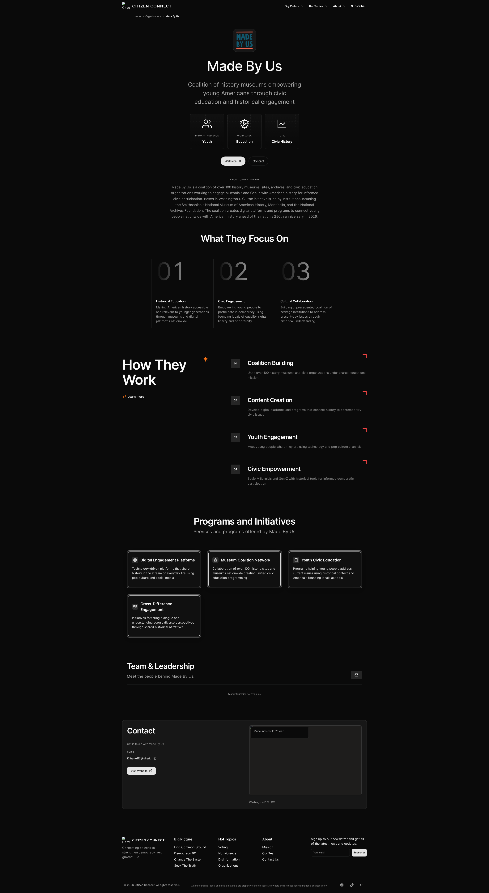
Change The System (188, 859)
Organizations (153, 16)
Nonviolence (227, 853)
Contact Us (270, 859)
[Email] (361, 885)
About (337, 6)
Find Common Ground (190, 847)
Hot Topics (316, 6)
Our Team (269, 853)
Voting (223, 847)
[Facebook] (341, 885)
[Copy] (155, 758)
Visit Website (139, 770)
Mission (267, 847)
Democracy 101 (185, 853)
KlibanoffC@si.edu (139, 758)
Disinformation (229, 859)
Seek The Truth (185, 865)
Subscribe (357, 6)
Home (137, 16)
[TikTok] (351, 885)
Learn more (136, 396)
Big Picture (292, 6)
